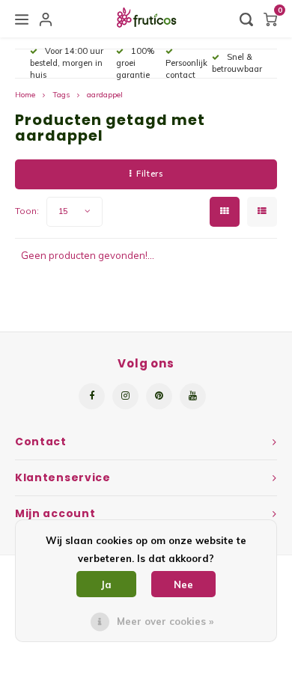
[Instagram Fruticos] (125, 396)
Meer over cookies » (165, 621)
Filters (149, 173)
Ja (106, 584)
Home (25, 95)
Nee (183, 584)
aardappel (105, 95)
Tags (61, 95)
